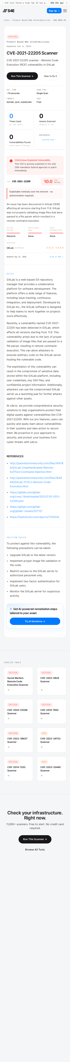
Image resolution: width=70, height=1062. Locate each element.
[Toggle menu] (65, 11)
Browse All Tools (35, 849)
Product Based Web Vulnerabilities (31, 20)
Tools (7, 20)
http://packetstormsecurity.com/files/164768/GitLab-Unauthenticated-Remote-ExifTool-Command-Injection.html (36, 467)
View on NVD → (56, 257)
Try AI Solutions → (35, 621)
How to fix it (50, 76)
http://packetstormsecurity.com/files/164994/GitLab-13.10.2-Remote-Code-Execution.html (36, 482)
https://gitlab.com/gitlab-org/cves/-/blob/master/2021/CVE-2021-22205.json (35, 497)
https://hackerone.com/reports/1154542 (34, 517)
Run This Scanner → (22, 76)
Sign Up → (54, 10)
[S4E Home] (8, 10)
